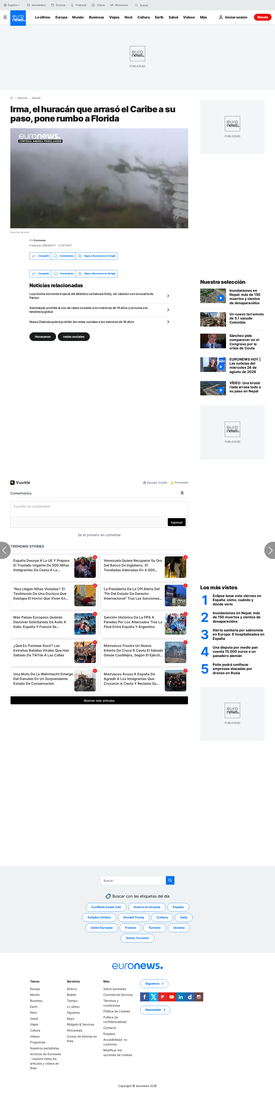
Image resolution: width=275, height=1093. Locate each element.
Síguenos (73, 1012)
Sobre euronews (114, 989)
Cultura (144, 17)
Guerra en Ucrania (147, 907)
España (178, 907)
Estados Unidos (99, 917)
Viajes (114, 17)
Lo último (42, 17)
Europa (61, 17)
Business (96, 17)
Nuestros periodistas (44, 1048)
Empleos (109, 1034)
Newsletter (153, 1010)
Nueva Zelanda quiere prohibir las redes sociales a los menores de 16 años (81, 322)
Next (128, 17)
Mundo (78, 17)
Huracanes (43, 336)
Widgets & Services (80, 1024)
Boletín (71, 995)
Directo (262, 17)
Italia (183, 917)
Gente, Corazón (137, 938)
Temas (35, 981)
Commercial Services (118, 995)
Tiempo (72, 1000)
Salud (173, 17)
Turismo (154, 928)
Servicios (73, 981)
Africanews (74, 1030)
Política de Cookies (116, 1011)
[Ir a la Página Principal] (18, 18)
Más (106, 981)
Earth (159, 17)
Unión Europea (102, 928)
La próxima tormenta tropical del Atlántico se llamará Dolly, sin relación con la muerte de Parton (91, 295)
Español (12, 5)
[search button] (136, 5)
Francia (130, 928)
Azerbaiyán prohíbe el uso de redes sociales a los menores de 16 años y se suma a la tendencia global (88, 309)
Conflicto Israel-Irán (106, 907)
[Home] (11, 97)
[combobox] (158, 5)
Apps (70, 1018)
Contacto (109, 1028)
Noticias (23, 98)
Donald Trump (133, 917)
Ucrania (179, 928)
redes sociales (73, 336)
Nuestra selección (223, 282)
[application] (99, 178)
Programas (37, 1042)
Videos (189, 17)
